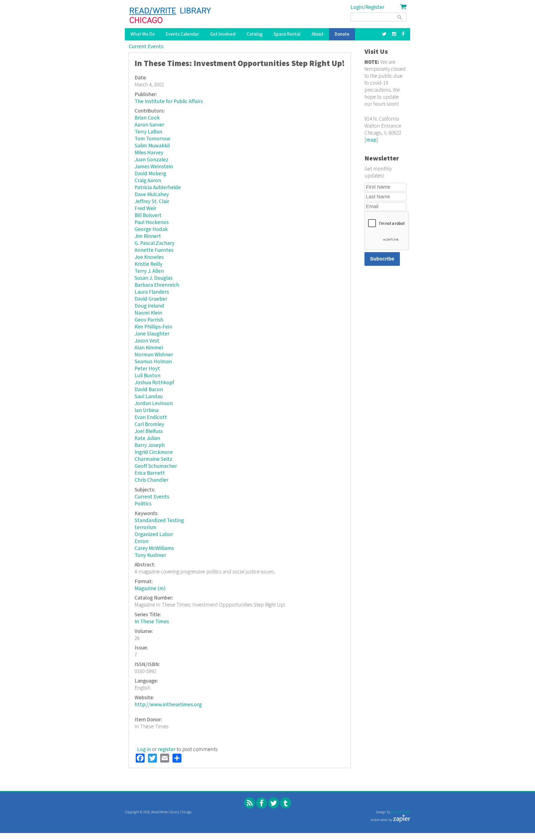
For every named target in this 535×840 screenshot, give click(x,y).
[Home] (170, 15)
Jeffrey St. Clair (152, 201)
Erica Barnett (150, 473)
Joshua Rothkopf (154, 382)
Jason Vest (147, 340)
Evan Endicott (151, 417)
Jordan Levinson (154, 403)
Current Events (146, 46)
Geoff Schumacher (156, 466)
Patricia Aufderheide (158, 187)
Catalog (254, 34)
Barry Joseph (150, 445)
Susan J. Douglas (153, 278)
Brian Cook (147, 118)
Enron (142, 541)
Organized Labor (154, 534)
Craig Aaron (148, 180)
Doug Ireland (149, 306)
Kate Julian (147, 438)
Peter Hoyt (147, 368)
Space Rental (287, 34)
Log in (144, 749)
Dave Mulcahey (152, 194)
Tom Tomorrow (152, 138)
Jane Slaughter (152, 333)
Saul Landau (149, 396)
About (318, 34)
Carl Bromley (149, 424)
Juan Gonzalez (151, 159)
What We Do (142, 34)
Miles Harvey (149, 152)
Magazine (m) (150, 588)
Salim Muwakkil (152, 145)
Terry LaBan (148, 131)
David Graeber (151, 299)
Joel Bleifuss (149, 431)
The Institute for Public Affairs (169, 101)
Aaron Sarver (149, 124)
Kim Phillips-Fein (153, 326)
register (167, 749)
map (371, 140)
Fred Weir (145, 208)
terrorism (145, 527)
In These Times (152, 621)
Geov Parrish (149, 319)
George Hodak (151, 229)
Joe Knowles (149, 257)
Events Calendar (182, 34)
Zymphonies (400, 812)
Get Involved (222, 34)
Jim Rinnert (148, 236)
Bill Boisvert (148, 215)
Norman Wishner (154, 354)
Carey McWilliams (154, 548)
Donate (342, 34)
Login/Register (367, 7)
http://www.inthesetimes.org (168, 704)
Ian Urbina (147, 410)
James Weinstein (154, 166)
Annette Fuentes (154, 250)
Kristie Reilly (148, 264)
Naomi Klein (148, 313)
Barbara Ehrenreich (157, 285)
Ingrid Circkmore (154, 452)
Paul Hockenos (152, 222)
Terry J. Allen (149, 271)
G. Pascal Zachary (154, 243)
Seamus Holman (153, 361)
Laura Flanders (152, 292)
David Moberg (150, 173)
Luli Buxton (147, 375)
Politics (143, 503)
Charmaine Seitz (153, 459)
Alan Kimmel (149, 347)
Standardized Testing (159, 520)
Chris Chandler (151, 480)
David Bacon (149, 389)
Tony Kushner (150, 555)
